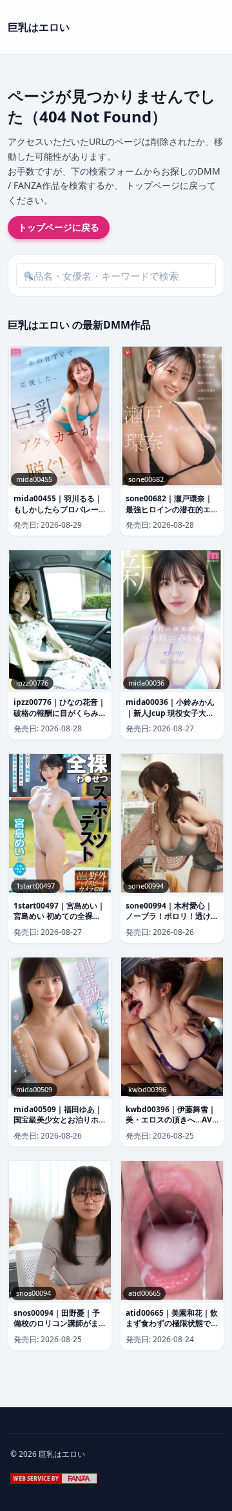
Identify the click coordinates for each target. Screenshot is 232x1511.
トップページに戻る (58, 227)
